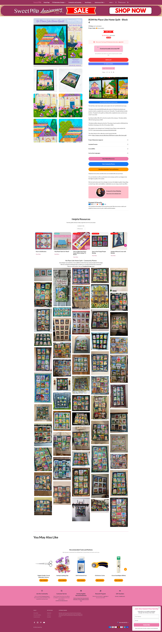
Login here (105, 596)
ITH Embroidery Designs (58, 2)
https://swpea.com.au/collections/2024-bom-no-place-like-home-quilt (109, 135)
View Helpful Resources (108, 158)
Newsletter (49, 616)
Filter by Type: (81, 226)
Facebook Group (45, 596)
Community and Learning (74, 2)
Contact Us (49, 614)
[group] (81, 10)
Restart (96, 97)
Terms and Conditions (37, 614)
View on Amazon (43, 580)
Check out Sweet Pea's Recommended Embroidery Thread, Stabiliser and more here (81, 599)
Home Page (47, 2)
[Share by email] (113, 72)
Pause (91, 97)
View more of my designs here (113, 193)
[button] (108, 64)
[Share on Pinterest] (111, 72)
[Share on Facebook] (107, 72)
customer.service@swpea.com (62, 600)
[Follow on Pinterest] (41, 622)
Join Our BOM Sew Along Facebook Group (108, 102)
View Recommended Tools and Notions (108, 169)
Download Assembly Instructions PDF (110, 48)
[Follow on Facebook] (34, 622)
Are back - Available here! (120, 596)
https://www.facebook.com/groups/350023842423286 (104, 130)
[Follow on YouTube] (44, 622)
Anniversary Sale (99, 2)
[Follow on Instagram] (37, 622)
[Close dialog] (159, 608)
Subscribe (146, 625)
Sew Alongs (88, 2)
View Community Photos (108, 164)
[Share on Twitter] (109, 72)
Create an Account (37, 616)
